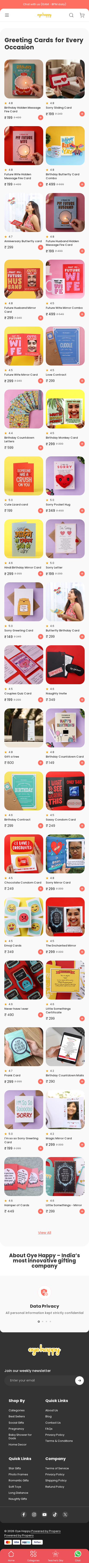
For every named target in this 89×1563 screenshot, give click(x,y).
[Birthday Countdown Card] (65, 727)
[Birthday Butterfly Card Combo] (65, 145)
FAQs (48, 1429)
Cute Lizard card (16, 504)
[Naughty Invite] (65, 664)
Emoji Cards (12, 945)
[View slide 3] (46, 1321)
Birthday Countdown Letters (19, 439)
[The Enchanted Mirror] (65, 916)
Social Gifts (16, 1423)
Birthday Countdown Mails (65, 1075)
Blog (48, 1416)
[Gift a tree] (23, 727)
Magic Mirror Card (59, 1138)
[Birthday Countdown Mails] (65, 1046)
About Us (51, 1410)
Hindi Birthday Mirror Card (22, 567)
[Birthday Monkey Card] (65, 409)
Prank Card (12, 1075)
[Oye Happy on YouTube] (44, 1514)
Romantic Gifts (19, 1480)
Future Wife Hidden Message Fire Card (17, 176)
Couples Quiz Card (17, 693)
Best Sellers (17, 1416)
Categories (17, 1410)
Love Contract (56, 375)
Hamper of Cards (16, 1205)
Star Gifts (15, 1468)
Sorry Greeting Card (18, 630)
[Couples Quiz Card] (23, 664)
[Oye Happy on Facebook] (24, 1514)
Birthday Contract (17, 820)
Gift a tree (11, 757)
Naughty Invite (56, 693)
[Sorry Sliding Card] (65, 79)
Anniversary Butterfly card (23, 241)
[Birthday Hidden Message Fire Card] (23, 79)
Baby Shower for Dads (20, 1436)
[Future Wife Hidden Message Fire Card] (23, 145)
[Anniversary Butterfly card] (23, 212)
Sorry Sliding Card (59, 108)
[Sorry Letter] (65, 538)
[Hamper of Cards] (23, 1176)
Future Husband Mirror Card (20, 310)
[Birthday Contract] (23, 790)
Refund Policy (54, 1487)
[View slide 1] (39, 1321)
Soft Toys (15, 1487)
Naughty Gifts (18, 1499)
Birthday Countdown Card (65, 757)
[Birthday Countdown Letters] (23, 409)
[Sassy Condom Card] (65, 790)
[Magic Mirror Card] (65, 1109)
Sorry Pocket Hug (58, 504)
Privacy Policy (54, 1435)
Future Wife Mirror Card (21, 375)
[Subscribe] (79, 1380)
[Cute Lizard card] (23, 475)
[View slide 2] (42, 1321)
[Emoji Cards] (23, 916)
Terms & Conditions (59, 1441)
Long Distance (18, 1493)
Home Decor (18, 1444)
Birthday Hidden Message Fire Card (22, 109)
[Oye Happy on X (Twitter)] (65, 1514)
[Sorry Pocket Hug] (65, 475)
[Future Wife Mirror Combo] (65, 279)
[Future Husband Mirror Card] (23, 279)
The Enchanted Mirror (61, 945)
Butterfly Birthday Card (62, 630)
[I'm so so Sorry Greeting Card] (23, 1109)
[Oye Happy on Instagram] (34, 1514)
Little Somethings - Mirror (64, 1205)
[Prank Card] (23, 1046)
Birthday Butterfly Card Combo (62, 176)
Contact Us (53, 1423)
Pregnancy (16, 1429)
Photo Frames (18, 1474)
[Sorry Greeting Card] (23, 601)
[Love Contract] (65, 346)
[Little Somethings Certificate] (65, 980)
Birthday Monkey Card (62, 438)
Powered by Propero (46, 1531)
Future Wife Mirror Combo (64, 308)
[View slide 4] (50, 1321)
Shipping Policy (56, 1480)
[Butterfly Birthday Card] (65, 601)
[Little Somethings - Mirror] (65, 1176)
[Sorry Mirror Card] (65, 853)
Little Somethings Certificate (58, 1010)
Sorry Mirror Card (58, 882)
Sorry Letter (54, 567)
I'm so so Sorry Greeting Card (21, 1140)
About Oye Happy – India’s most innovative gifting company (44, 1260)
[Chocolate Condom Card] (23, 853)
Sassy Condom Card (61, 820)
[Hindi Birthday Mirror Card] (23, 538)
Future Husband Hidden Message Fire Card (62, 243)
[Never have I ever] (23, 980)
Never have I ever (16, 1009)
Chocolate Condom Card (22, 882)
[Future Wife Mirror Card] (23, 346)
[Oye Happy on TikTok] (55, 1514)
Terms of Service (57, 1468)
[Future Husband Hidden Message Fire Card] (65, 212)
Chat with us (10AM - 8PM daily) (44, 4)
